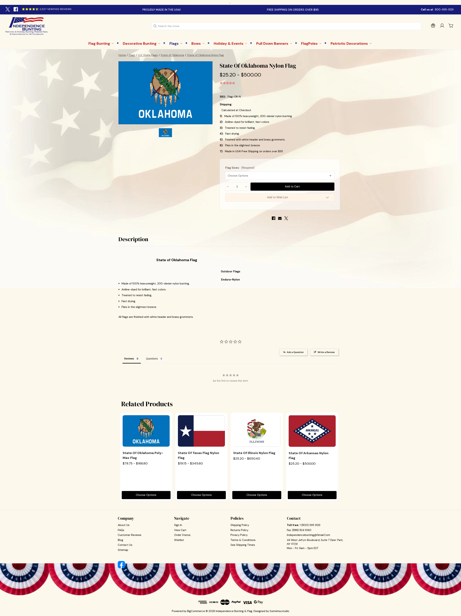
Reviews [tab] (129, 358)
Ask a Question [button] (295, 352)
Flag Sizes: (239, 168)
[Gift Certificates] (433, 26)
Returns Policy (239, 530)
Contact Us (125, 545)
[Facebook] (16, 9)
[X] (8, 9)
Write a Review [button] (326, 352)
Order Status (182, 535)
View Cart (180, 530)
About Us (123, 525)
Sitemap (123, 550)
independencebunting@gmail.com (308, 535)
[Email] (280, 218)
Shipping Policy (239, 525)
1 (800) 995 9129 (310, 525)
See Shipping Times (242, 545)
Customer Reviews (129, 535)
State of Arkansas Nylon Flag (308, 455)
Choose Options (146, 495)
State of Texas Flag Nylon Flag (198, 455)
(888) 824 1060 (301, 530)
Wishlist (179, 540)
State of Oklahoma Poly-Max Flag (143, 455)
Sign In (178, 525)
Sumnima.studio (279, 611)
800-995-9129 (444, 9)
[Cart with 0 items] (451, 25)
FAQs (121, 530)
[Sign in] (442, 26)
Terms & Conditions (243, 540)
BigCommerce (196, 611)
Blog (120, 540)
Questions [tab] (152, 358)
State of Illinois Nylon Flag (254, 453)
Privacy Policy (239, 535)
